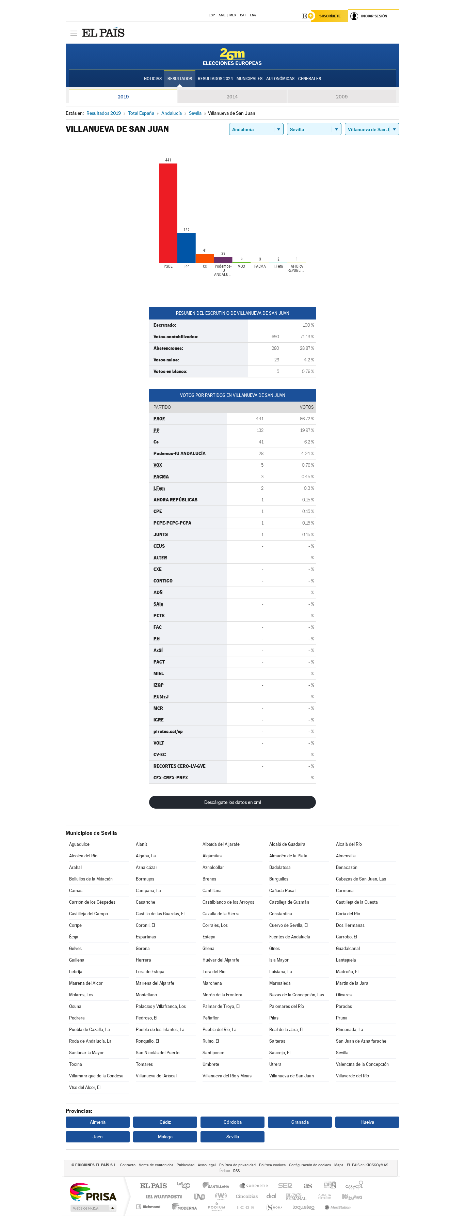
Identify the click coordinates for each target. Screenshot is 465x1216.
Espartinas (146, 936)
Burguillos (278, 879)
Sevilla (342, 1052)
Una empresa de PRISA (92, 1191)
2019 (123, 96)
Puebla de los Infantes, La (160, 1029)
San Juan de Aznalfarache (361, 1041)
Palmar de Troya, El (221, 1006)
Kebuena (346, 1196)
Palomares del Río (286, 1006)
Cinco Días (245, 1196)
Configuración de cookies (310, 1165)
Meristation (336, 1206)
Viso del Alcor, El (84, 1087)
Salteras (277, 1041)
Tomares (144, 1064)
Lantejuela (346, 960)
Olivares (344, 994)
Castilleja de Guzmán (289, 902)
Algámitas (212, 855)
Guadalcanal (348, 948)
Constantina (280, 913)
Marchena (212, 983)
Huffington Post (162, 1196)
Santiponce (213, 1052)
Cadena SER (283, 1186)
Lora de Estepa (150, 971)
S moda (274, 1206)
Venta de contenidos (156, 1165)
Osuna (75, 1006)
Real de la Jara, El (286, 1029)
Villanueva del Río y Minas (227, 1075)
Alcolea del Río (83, 855)
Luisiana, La (280, 971)
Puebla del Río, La (220, 1029)
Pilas (273, 1017)
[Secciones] (74, 33)
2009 (342, 96)
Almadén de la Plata (288, 855)
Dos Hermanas (350, 925)
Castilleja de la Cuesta (357, 902)
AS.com (304, 1186)
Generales (309, 78)
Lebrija (75, 971)
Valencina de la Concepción (362, 1064)
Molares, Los (81, 994)
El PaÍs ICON (245, 1206)
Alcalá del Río (349, 844)
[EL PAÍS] (104, 33)
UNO (200, 1196)
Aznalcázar (146, 867)
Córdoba (233, 1122)
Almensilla (346, 855)
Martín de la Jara (352, 983)
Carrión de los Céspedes (92, 902)
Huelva (367, 1122)
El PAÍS (153, 1186)
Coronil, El (145, 925)
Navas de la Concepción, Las (296, 994)
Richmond (149, 1206)
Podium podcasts (216, 1206)
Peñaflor (211, 1017)
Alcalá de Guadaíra (287, 844)
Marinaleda (280, 983)
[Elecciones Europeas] (232, 56)
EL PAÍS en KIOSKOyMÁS (367, 1165)
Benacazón (346, 867)
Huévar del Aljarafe (221, 960)
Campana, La (148, 890)
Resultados (179, 78)
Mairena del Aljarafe (155, 983)
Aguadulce (79, 844)
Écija (73, 936)
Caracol (352, 1186)
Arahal (75, 867)
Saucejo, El (279, 1052)
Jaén (98, 1136)
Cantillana (212, 890)
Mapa (338, 1165)
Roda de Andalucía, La (90, 1041)
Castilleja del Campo (88, 913)
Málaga (165, 1136)
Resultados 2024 (215, 78)
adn (327, 1186)
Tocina (75, 1064)
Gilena (208, 948)
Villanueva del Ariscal (156, 1075)
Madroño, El (347, 971)
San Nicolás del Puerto (157, 1052)
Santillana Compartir (254, 1186)
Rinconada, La (349, 1029)
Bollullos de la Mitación (91, 879)
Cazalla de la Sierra (221, 913)
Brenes (209, 879)
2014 (232, 96)
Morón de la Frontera (222, 994)
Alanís (141, 844)
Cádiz (165, 1122)
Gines (274, 948)
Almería (98, 1122)
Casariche (145, 902)
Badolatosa (280, 867)
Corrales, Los (215, 925)
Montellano (146, 994)
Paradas (344, 1006)
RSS (236, 1171)
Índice (225, 1171)
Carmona (345, 890)
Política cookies (272, 1165)
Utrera (275, 1064)
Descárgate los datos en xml (232, 802)
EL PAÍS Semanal (296, 1196)
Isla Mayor (279, 960)
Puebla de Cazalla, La (89, 1029)
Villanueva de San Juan (291, 1075)
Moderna (183, 1206)
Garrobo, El (346, 936)
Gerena (143, 948)
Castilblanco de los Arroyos (228, 902)
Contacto (127, 1165)
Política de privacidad (237, 1165)
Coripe (75, 925)
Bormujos (145, 879)
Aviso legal (207, 1165)
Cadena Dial (271, 1196)
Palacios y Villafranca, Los (161, 1006)
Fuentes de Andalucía (289, 936)
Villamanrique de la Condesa (96, 1075)
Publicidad (185, 1165)
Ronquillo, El (147, 1041)
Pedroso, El (146, 1017)
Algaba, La (146, 855)
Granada (300, 1122)
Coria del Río (348, 913)
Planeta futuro (321, 1196)
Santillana (218, 1186)
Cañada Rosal (282, 890)
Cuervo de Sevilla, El (288, 925)
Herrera (143, 960)
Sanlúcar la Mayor (86, 1052)
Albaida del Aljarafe (221, 844)
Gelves (75, 948)
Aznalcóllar (213, 867)
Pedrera (77, 1017)
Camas (75, 890)
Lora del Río (214, 971)
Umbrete (211, 1064)
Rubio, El (211, 1041)
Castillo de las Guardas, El (160, 913)
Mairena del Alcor (86, 983)
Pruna (342, 1017)
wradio (219, 1196)
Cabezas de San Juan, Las (361, 879)
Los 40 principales (186, 1186)
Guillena (76, 960)
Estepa (209, 936)
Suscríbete (330, 16)
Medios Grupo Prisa (92, 1208)
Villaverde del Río (352, 1075)
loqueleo (304, 1206)
